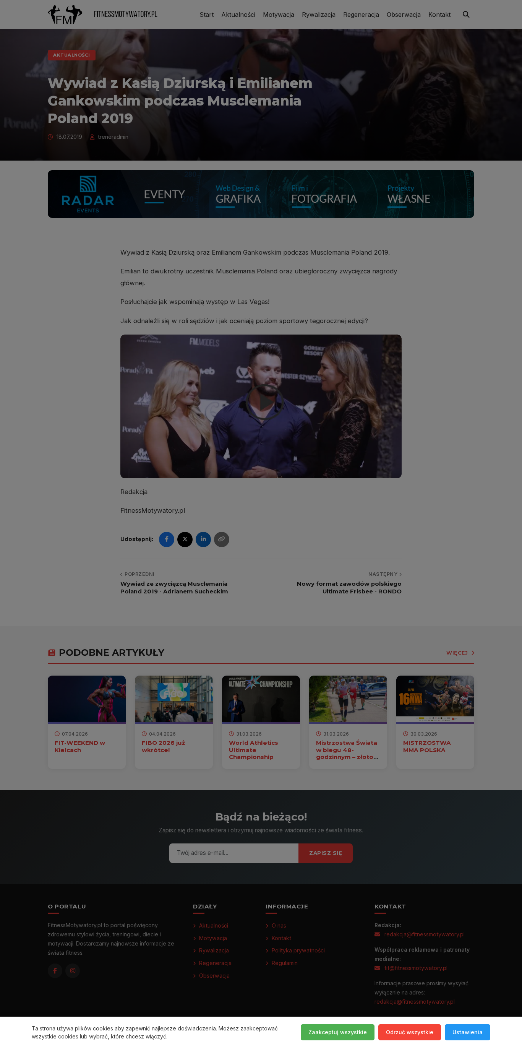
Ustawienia (467, 1032)
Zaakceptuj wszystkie (337, 1032)
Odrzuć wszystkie (409, 1032)
